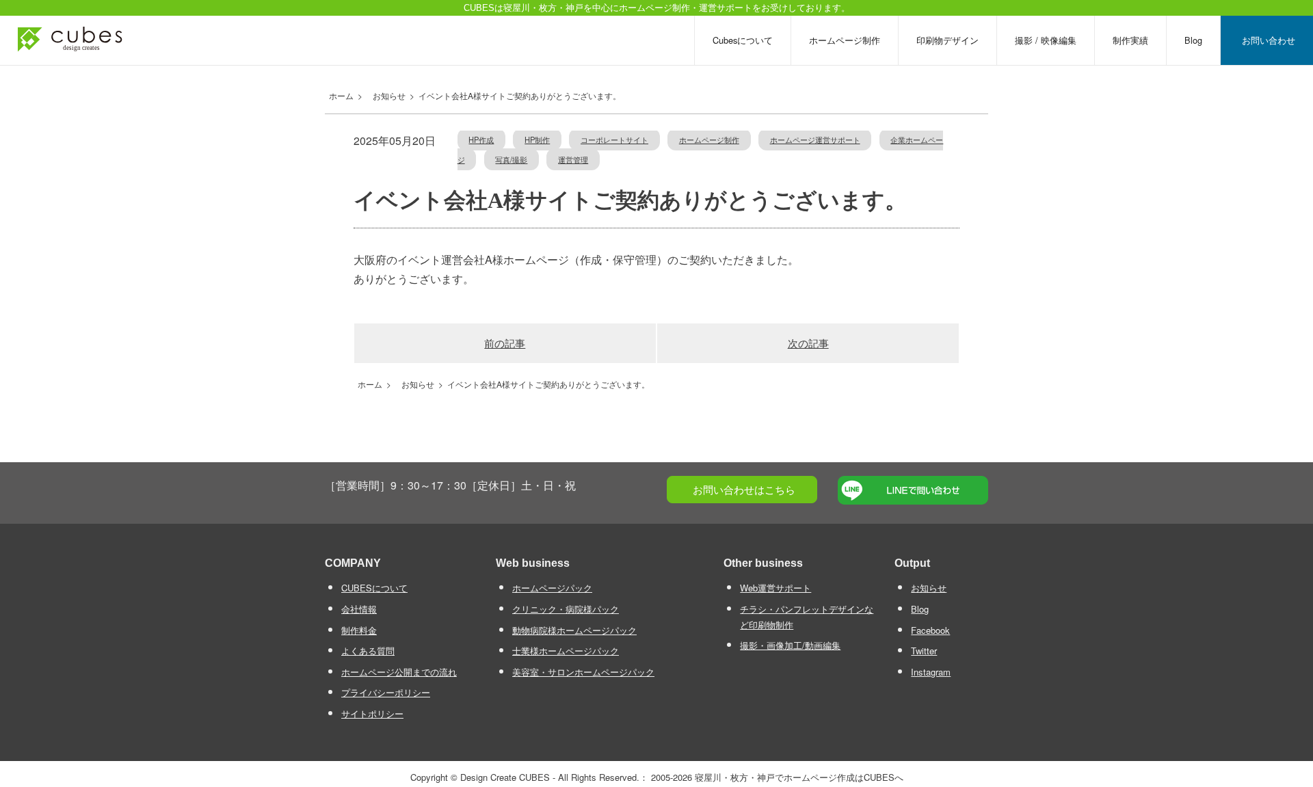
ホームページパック (552, 587)
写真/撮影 (511, 159)
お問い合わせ (1268, 40)
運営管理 (573, 159)
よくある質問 (368, 650)
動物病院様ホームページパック (574, 630)
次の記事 (808, 343)
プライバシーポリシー (385, 692)
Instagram (931, 671)
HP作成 (481, 139)
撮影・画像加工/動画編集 (790, 645)
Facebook (930, 630)
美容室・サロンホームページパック (583, 671)
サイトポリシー (372, 713)
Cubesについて (743, 40)
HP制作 (537, 139)
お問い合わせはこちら (744, 489)
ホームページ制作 (844, 40)
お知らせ (928, 587)
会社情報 (359, 608)
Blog (1193, 40)
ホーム (339, 95)
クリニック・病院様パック (565, 608)
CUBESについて (374, 587)
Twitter (924, 650)
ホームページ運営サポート (815, 139)
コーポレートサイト (614, 139)
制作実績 (1130, 40)
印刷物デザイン (947, 40)
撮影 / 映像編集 (1045, 40)
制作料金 (359, 630)
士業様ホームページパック (565, 650)
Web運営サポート (775, 587)
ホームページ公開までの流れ (399, 671)
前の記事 (504, 343)
